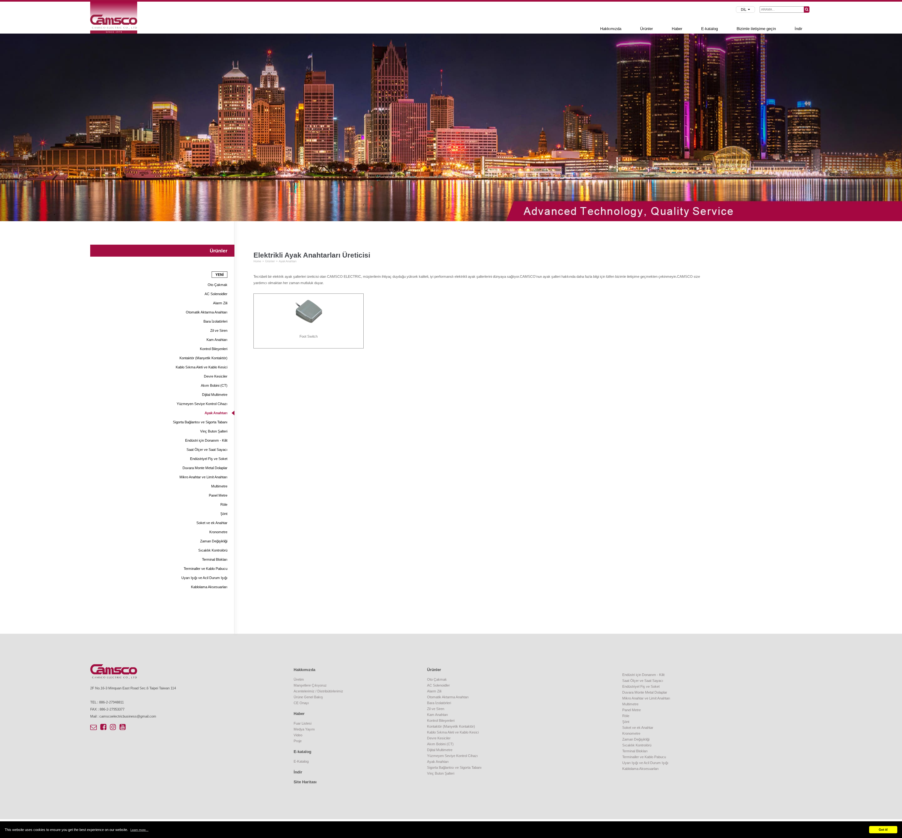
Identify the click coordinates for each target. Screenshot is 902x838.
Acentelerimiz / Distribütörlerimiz (318, 691)
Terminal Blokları (214, 559)
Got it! (883, 829)
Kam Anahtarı (216, 340)
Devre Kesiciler (215, 376)
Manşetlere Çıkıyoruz (310, 685)
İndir (798, 29)
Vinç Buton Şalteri (213, 431)
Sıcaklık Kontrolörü (212, 550)
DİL (743, 10)
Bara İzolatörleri (215, 321)
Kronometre (218, 532)
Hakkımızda (610, 29)
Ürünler (646, 29)
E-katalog (709, 29)
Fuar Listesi (302, 723)
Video (298, 735)
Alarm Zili (220, 303)
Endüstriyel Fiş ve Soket (208, 459)
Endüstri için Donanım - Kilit (206, 440)
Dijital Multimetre (214, 395)
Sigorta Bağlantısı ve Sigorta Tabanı (200, 422)
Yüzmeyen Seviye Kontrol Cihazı (202, 404)
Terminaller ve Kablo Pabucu (205, 569)
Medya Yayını (304, 729)
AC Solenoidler (216, 294)
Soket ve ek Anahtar (211, 523)
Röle (223, 504)
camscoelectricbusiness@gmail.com (127, 716)
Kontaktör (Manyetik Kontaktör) (203, 358)
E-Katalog (301, 761)
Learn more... (139, 830)
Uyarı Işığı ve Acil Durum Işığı (204, 578)
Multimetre (219, 486)
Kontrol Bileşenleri (213, 349)
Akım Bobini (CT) (214, 385)
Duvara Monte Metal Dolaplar (205, 468)
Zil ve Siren (218, 330)
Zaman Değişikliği (213, 541)
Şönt (223, 514)
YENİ (219, 275)
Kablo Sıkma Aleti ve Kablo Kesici (201, 367)
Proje (298, 741)
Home (257, 261)
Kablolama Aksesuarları (209, 587)
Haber (677, 29)
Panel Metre (218, 495)
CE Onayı (301, 703)
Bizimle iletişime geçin (756, 29)
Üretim (299, 679)
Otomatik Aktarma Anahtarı (206, 312)
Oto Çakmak (217, 285)
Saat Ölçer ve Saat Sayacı (207, 450)
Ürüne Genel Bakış (308, 697)
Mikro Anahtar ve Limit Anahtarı (203, 477)
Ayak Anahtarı (216, 413)
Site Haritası (305, 782)
